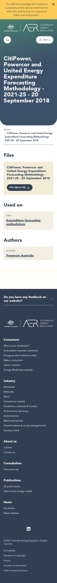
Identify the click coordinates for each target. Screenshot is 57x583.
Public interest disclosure (16, 570)
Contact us (9, 452)
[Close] (53, 4)
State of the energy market (18, 491)
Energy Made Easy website (18, 369)
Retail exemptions (13, 420)
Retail (7, 396)
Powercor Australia (20, 255)
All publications (12, 486)
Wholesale (9, 387)
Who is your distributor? (16, 345)
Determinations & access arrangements (25, 425)
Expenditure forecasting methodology (23, 222)
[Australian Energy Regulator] (28, 27)
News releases (11, 513)
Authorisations (11, 415)
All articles (9, 508)
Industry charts (11, 430)
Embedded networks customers (21, 350)
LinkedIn (29, 529)
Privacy (7, 560)
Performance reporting (16, 411)
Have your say (11, 469)
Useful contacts (12, 365)
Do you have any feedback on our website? (25, 299)
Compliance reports (14, 401)
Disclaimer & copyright (14, 555)
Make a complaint (13, 360)
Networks (9, 391)
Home (7, 129)
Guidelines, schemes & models (20, 406)
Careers (8, 447)
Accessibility (9, 550)
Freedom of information (15, 565)
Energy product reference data (20, 355)
